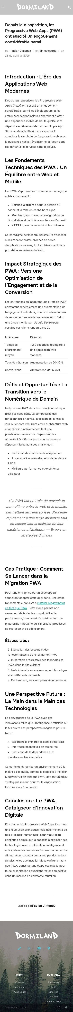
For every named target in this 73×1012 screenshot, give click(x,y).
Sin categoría (47, 50)
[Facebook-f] (66, 1007)
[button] (4, 7)
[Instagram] (58, 1007)
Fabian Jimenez (21, 50)
